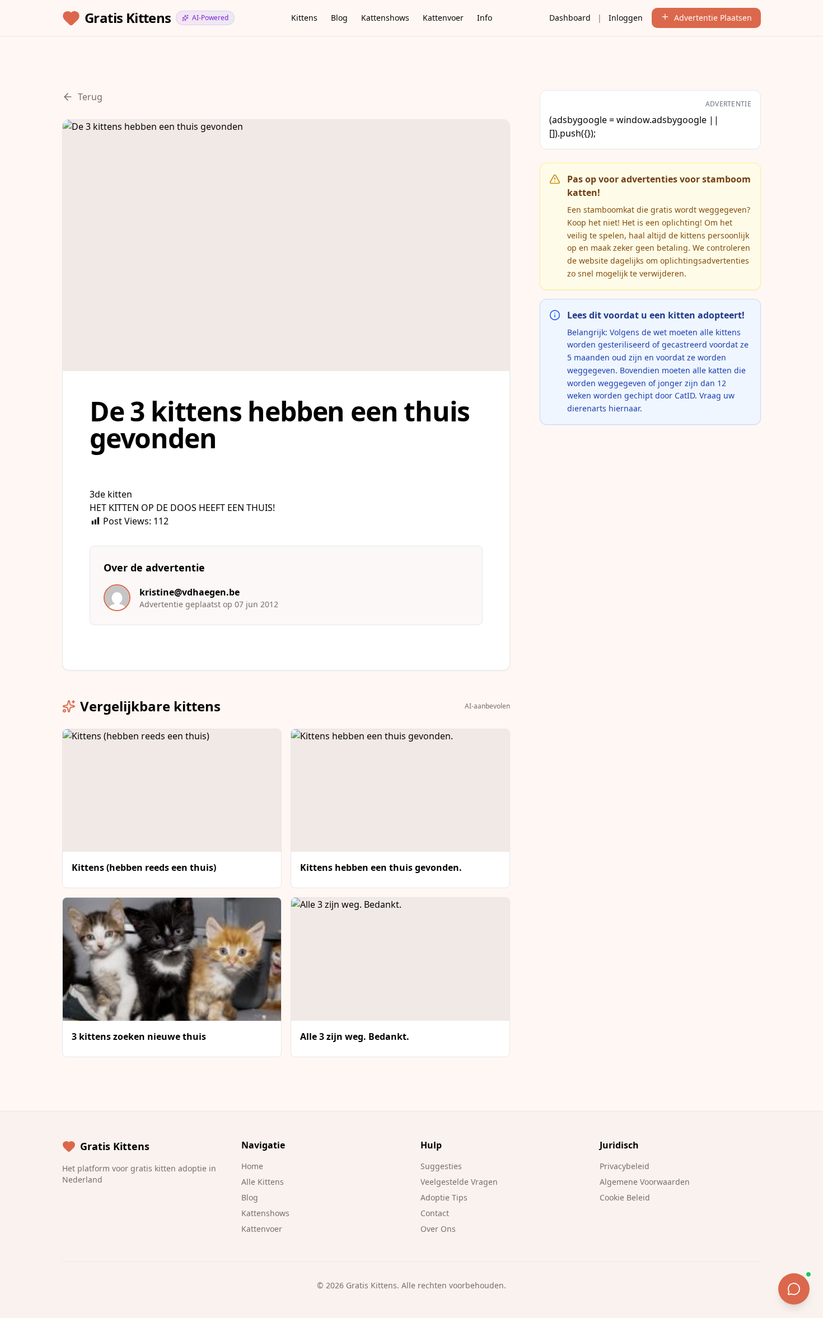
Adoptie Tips (443, 1197)
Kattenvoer (443, 17)
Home (252, 1166)
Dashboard (570, 17)
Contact (434, 1213)
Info (484, 17)
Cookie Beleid (625, 1197)
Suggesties (441, 1166)
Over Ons (438, 1228)
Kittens (304, 17)
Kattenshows (385, 17)
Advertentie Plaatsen (713, 17)
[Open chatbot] (794, 1289)
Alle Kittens (262, 1181)
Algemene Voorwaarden (645, 1181)
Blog (339, 17)
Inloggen (626, 17)
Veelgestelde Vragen (459, 1181)
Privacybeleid (624, 1166)
